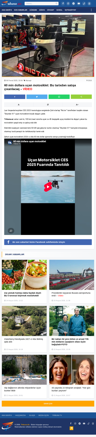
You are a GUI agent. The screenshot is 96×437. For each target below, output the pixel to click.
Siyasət (50, 10)
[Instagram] (68, 4)
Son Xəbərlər (20, 10)
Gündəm (33, 10)
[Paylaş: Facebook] (14, 97)
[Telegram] (73, 4)
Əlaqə (32, 415)
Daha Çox (48, 404)
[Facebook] (63, 4)
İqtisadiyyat (70, 10)
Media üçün (44, 415)
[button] (81, 97)
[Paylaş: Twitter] (37, 97)
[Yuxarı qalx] (89, 430)
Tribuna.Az (25, 425)
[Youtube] (79, 4)
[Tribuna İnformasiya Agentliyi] (12, 3)
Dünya (42, 10)
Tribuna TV (57, 415)
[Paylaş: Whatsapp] (59, 97)
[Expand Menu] (91, 10)
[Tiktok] (84, 4)
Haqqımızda (20, 415)
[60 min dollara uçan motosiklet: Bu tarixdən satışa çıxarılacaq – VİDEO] (48, 46)
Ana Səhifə (7, 10)
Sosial (59, 10)
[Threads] (89, 4)
